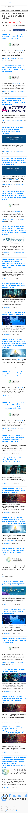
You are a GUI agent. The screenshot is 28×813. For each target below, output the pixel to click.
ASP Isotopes (6, 120)
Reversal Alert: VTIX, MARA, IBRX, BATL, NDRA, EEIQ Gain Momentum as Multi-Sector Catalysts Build (14, 583)
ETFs (12, 10)
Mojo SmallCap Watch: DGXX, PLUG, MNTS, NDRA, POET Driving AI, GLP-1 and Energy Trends (13, 286)
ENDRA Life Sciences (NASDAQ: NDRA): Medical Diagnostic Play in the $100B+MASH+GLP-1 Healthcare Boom (14, 699)
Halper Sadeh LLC (8, 151)
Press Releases (19, 30)
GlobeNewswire (20, 151)
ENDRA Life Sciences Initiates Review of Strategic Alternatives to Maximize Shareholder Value (14, 640)
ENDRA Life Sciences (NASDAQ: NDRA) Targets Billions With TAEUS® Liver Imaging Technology (13, 490)
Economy (17, 10)
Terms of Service (20, 811)
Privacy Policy (10, 811)
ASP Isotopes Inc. (8, 252)
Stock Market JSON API (7, 803)
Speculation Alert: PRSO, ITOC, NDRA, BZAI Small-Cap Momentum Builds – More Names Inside (13, 612)
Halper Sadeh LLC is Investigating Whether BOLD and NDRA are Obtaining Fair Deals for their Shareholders (12, 130)
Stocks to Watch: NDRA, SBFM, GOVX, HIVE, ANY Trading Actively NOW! (14, 313)
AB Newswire (7, 279)
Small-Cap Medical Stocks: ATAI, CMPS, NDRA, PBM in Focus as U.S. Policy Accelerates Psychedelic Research (13, 461)
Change (18, 21)
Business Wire (19, 184)
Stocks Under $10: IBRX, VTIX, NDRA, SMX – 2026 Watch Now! (13, 670)
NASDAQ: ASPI (16, 83)
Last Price (5, 21)
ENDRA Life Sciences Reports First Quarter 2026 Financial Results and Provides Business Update (13, 374)
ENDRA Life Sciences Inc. (10, 58)
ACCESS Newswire (18, 120)
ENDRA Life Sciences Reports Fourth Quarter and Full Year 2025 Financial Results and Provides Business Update (13, 551)
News (7, 10)
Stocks (3, 10)
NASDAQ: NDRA (20, 50)
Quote (4, 30)
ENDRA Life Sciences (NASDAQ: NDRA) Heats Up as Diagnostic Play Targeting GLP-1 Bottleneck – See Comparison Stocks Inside (13, 438)
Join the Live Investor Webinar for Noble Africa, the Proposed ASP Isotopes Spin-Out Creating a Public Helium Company (13, 68)
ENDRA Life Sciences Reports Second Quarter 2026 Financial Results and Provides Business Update (14, 37)
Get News (6, 787)
